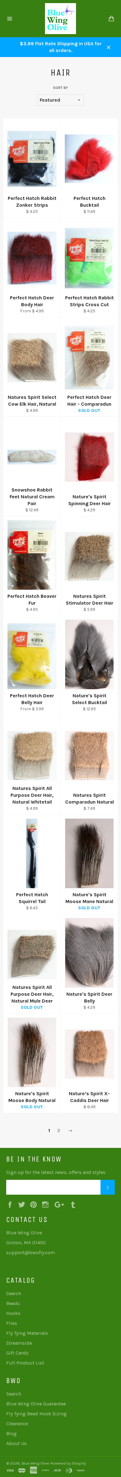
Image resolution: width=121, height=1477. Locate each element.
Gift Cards (17, 1353)
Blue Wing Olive (35, 1463)
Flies (11, 1323)
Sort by (60, 88)
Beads (13, 1303)
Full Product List (25, 1363)
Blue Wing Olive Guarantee (36, 1404)
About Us (16, 1443)
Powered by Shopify (68, 1463)
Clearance (17, 1423)
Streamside (19, 1343)
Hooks (13, 1313)
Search (13, 1293)
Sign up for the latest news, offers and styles (55, 1172)
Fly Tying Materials (27, 1333)
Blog (11, 1433)
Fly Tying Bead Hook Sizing (36, 1414)
